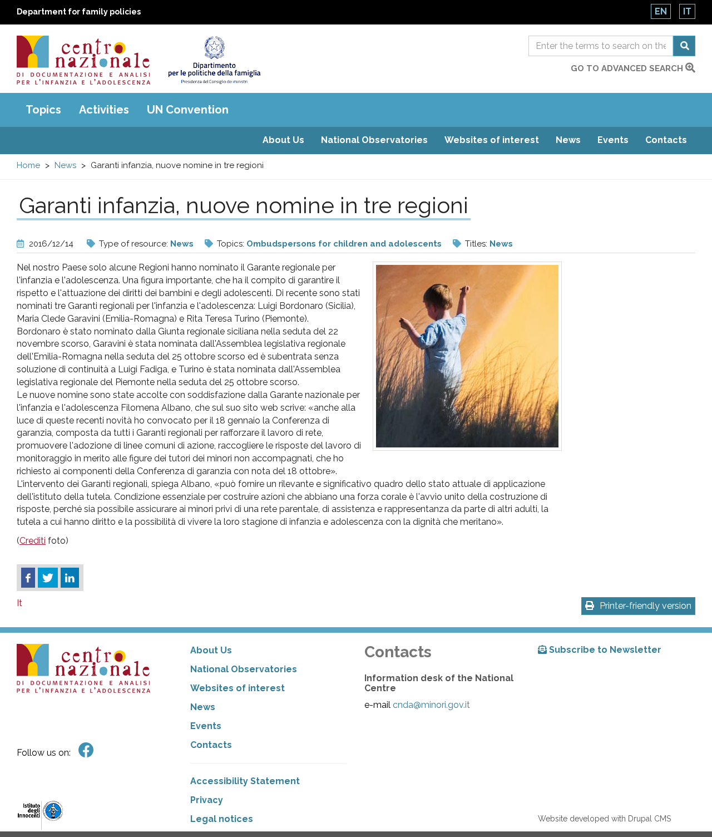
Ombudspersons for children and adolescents (344, 244)
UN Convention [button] (188, 109)
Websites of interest (491, 140)
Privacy (206, 800)
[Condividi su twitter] (48, 578)
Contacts (666, 140)
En (661, 11)
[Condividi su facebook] (28, 578)
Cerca (684, 46)
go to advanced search (628, 68)
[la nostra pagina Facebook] (86, 750)
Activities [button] (104, 109)
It (687, 11)
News (568, 140)
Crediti (32, 540)
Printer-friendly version (645, 605)
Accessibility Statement (245, 781)
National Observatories (374, 140)
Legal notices (221, 819)
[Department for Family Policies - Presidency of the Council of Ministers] (214, 60)
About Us (283, 140)
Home (28, 165)
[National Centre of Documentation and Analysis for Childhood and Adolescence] (83, 60)
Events (613, 140)
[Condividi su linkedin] (70, 578)
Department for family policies (79, 11)
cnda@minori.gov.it (431, 705)
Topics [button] (43, 109)
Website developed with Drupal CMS (604, 818)
